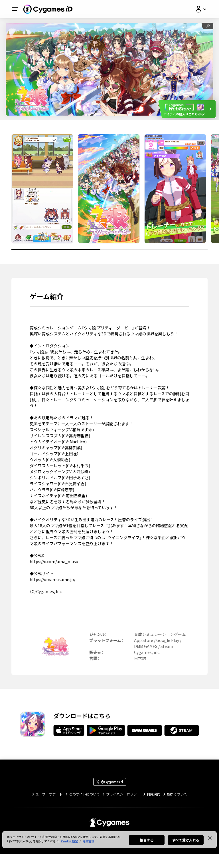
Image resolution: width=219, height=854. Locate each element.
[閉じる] (210, 838)
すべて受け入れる (186, 839)
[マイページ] (201, 9)
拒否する (146, 839)
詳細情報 (88, 841)
